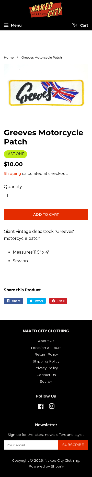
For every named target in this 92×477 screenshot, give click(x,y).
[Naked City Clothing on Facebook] (41, 407)
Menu (16, 25)
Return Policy (46, 354)
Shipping (12, 173)
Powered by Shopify (46, 466)
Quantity (13, 186)
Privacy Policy (46, 368)
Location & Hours (46, 348)
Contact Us (46, 375)
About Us (46, 341)
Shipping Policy (46, 361)
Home (9, 57)
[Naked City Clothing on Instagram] (51, 407)
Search (46, 381)
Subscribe (73, 444)
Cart (83, 25)
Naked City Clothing (61, 460)
